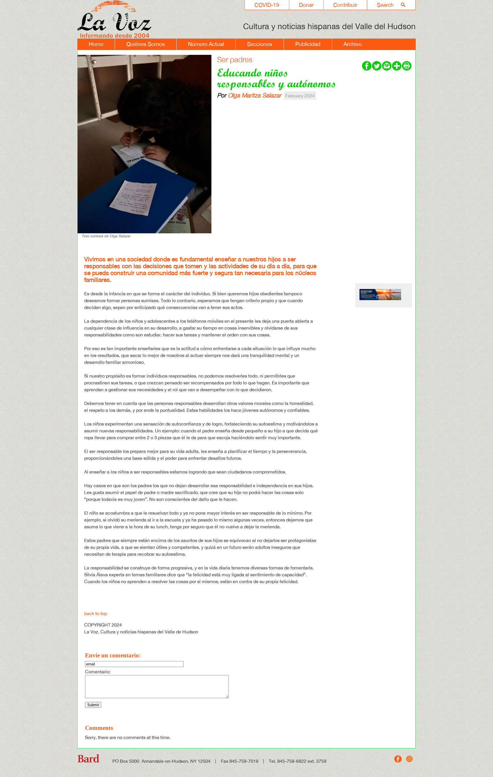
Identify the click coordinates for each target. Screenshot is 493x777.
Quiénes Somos (145, 44)
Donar (306, 4)
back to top (95, 613)
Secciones (259, 44)
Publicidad (307, 44)
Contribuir (345, 4)
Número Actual (206, 44)
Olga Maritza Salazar (254, 95)
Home (96, 44)
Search (385, 4)
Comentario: (97, 671)
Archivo (353, 44)
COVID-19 (266, 4)
